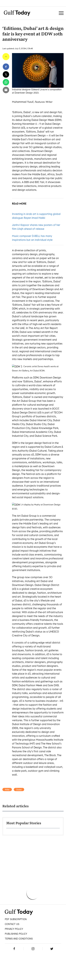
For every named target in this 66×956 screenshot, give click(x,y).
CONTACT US (12, 924)
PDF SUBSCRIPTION (16, 919)
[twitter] (6, 74)
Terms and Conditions (19, 938)
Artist (7, 789)
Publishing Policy (16, 933)
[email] (6, 90)
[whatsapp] (6, 82)
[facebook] (6, 66)
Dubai (19, 789)
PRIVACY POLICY (14, 928)
